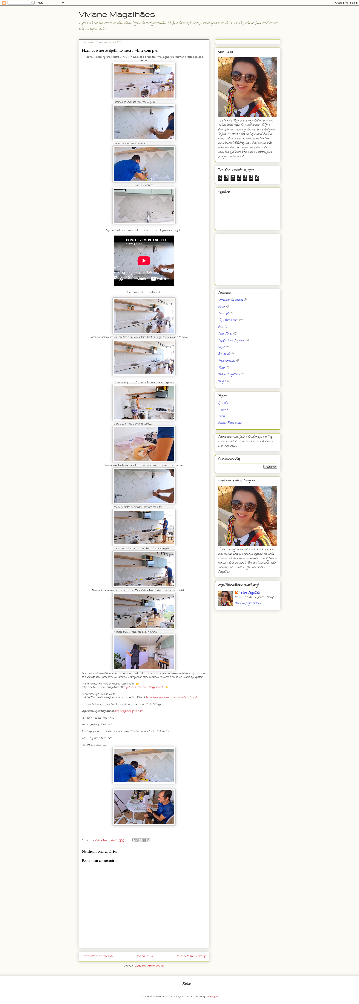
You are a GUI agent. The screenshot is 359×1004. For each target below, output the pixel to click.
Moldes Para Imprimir (231, 341)
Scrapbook (224, 354)
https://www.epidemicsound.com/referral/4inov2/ (172, 697)
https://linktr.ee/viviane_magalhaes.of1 (143, 687)
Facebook (223, 409)
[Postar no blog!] (137, 840)
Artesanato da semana (230, 300)
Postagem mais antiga (191, 956)
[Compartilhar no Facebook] (144, 840)
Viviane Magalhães (117, 14)
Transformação (226, 361)
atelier (221, 307)
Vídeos (222, 368)
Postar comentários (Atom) (149, 966)
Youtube (223, 403)
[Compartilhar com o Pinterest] (148, 840)
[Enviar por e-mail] (134, 840)
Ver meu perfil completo (248, 603)
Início (221, 416)
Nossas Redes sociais (230, 423)
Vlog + (222, 381)
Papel (221, 347)
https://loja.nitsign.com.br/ (129, 711)
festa (220, 327)
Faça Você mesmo (228, 320)
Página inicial (145, 956)
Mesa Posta (225, 334)
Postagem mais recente (97, 956)
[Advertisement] (247, 258)
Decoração (224, 313)
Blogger (214, 996)
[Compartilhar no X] (141, 840)
